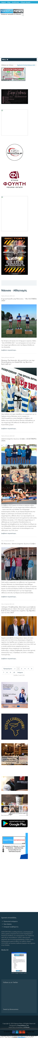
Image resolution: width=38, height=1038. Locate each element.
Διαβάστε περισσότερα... (8, 350)
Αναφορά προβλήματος (11, 927)
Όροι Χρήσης (8, 924)
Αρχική (3, 2)
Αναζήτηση (15, 2)
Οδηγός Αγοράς (25, 2)
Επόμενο (20, 672)
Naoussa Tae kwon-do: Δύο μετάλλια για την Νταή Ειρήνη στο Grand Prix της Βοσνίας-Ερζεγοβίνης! (18, 362)
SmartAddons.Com (23, 1025)
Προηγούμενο (7, 668)
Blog (8, 2)
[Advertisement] (19, 37)
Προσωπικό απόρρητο (11, 921)
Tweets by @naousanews (10, 1009)
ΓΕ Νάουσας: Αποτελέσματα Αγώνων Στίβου (18, 543)
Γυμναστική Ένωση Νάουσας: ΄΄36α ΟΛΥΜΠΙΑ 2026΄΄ (19, 300)
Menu (4, 60)
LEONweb (26, 1027)
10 (14, 672)
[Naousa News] (12, 12)
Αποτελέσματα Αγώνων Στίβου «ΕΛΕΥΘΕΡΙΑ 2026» (18, 440)
